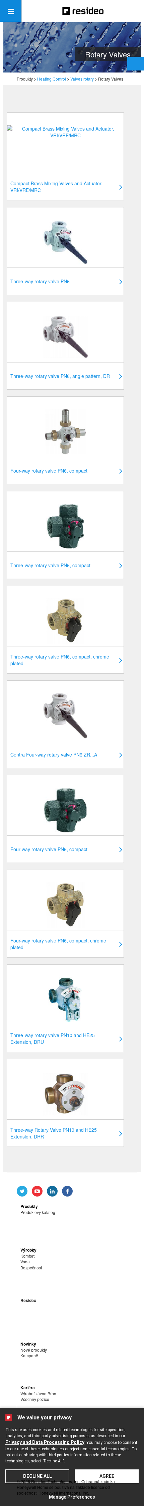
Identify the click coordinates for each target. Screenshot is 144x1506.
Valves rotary (82, 79)
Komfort (27, 1256)
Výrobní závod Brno (38, 1393)
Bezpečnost (31, 1267)
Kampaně (29, 1355)
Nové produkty (33, 1350)
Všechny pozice (34, 1399)
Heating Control (51, 79)
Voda (25, 1261)
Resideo (28, 1300)
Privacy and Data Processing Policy (44, 1442)
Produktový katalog (37, 1212)
